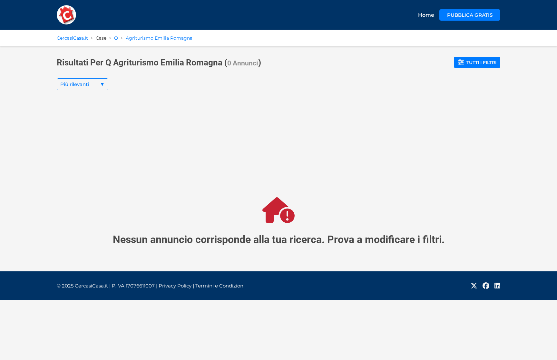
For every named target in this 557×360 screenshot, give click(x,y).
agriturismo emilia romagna (159, 38)
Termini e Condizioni (220, 286)
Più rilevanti (82, 84)
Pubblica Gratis (470, 15)
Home (426, 15)
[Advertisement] (278, 149)
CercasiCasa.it (72, 38)
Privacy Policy (176, 286)
